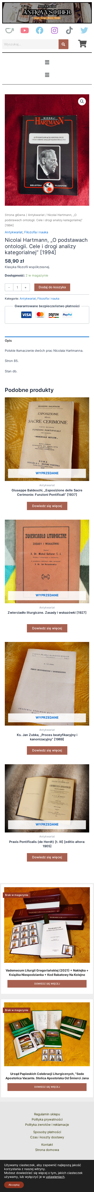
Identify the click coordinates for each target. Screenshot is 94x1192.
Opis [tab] (8, 341)
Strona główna (15, 215)
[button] (47, 62)
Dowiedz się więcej (47, 506)
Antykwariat (36, 215)
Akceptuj (14, 1184)
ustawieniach (55, 1177)
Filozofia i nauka (36, 232)
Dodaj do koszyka (52, 287)
